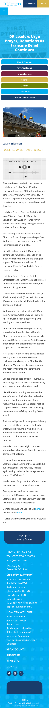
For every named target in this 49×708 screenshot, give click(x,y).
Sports (24, 79)
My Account (15, 649)
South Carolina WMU (17, 583)
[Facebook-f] (9, 673)
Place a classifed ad (16, 620)
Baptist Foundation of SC (19, 606)
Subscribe (13, 655)
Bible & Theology (24, 62)
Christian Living (24, 67)
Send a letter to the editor (19, 628)
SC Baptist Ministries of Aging (22, 602)
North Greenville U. (16, 595)
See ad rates (13, 624)
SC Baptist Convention (18, 579)
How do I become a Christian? (21, 640)
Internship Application (18, 636)
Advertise (13, 661)
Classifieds (25, 91)
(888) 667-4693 (27, 556)
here (37, 508)
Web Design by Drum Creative (24, 705)
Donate (12, 666)
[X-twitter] (21, 673)
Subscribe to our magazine (20, 632)
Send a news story (16, 616)
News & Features (24, 74)
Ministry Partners (19, 575)
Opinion (24, 85)
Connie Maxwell (15, 599)
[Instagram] (15, 673)
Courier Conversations (24, 97)
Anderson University (17, 587)
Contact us (12, 643)
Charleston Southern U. (18, 591)
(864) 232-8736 (23, 551)
